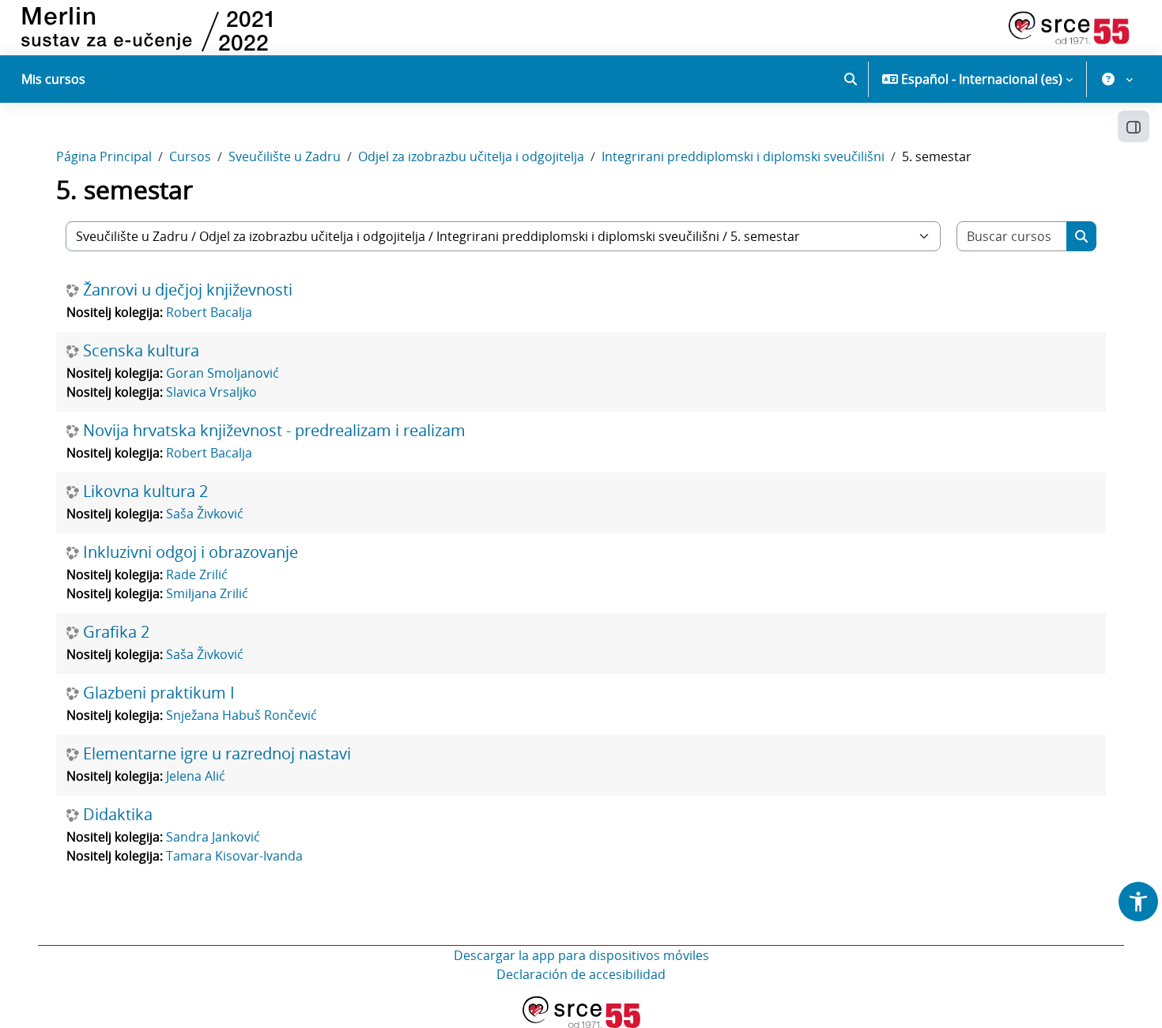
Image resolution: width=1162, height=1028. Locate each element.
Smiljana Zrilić (207, 593)
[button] (850, 79)
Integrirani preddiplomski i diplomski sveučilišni (743, 156)
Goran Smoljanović (222, 373)
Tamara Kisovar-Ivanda (234, 855)
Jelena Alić (195, 776)
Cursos (190, 156)
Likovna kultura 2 (145, 491)
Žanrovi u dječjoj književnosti (187, 290)
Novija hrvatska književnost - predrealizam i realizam (274, 430)
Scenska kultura (141, 351)
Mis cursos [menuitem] (53, 79)
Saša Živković (204, 513)
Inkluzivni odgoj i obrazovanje (190, 552)
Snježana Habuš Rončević (241, 715)
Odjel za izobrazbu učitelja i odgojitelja (471, 156)
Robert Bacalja (209, 312)
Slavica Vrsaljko (211, 392)
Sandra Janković (213, 836)
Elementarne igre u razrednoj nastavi (217, 754)
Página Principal (104, 156)
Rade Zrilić (197, 574)
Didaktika (118, 814)
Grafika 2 (116, 632)
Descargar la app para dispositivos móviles (581, 955)
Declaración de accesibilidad (581, 974)
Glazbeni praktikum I (159, 693)
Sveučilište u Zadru (284, 156)
